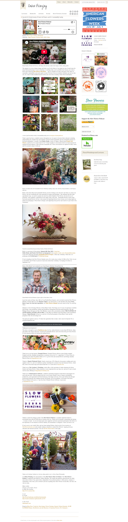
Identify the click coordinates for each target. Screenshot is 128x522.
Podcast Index (39, 37)
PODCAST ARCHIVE (98, 45)
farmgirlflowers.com (36, 358)
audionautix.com (26, 503)
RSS (45, 37)
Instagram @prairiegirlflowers (57, 135)
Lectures (24, 13)
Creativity (35, 506)
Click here (100, 40)
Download (40, 35)
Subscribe (70, 2)
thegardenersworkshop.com (42, 370)
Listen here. (57, 251)
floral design (42, 506)
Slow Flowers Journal (60, 13)
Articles (41, 13)
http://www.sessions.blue (28, 491)
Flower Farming (50, 506)
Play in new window (32, 35)
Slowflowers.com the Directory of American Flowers (46, 508)
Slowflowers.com (42, 330)
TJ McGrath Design (43, 256)
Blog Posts (30, 506)
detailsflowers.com (28, 381)
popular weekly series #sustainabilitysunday (64, 253)
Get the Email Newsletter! (88, 2)
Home (59, 2)
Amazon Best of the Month (100, 176)
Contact (77, 2)
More (48, 37)
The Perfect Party (98, 160)
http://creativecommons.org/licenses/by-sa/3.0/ (33, 498)
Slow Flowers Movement (39, 71)
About (64, 2)
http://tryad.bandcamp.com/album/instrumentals (34, 497)
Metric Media (59, 520)
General (56, 506)
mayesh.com (61, 364)
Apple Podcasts (31, 37)
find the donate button (49, 428)
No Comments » (64, 508)
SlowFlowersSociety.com (28, 427)
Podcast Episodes (63, 506)
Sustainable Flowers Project (46, 254)
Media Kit (33, 13)
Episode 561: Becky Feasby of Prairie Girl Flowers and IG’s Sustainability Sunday (42, 17)
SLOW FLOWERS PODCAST (100, 36)
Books (48, 13)
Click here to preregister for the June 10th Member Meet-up (49, 324)
